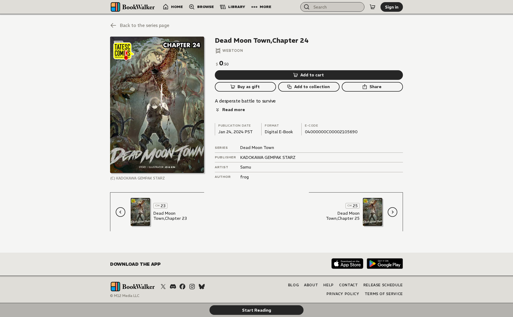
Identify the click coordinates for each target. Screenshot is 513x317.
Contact (348, 285)
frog (244, 176)
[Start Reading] (157, 105)
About (311, 285)
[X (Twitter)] (163, 286)
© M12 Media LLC (124, 296)
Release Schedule (383, 285)
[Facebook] (182, 286)
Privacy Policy (343, 294)
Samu (245, 167)
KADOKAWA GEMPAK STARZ (268, 157)
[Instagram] (192, 286)
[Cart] (372, 7)
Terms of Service (384, 294)
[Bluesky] (202, 286)
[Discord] (173, 286)
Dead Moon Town (257, 147)
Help (328, 285)
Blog (293, 285)
